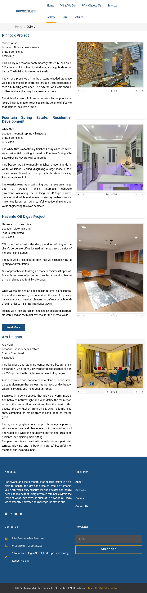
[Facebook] (6, 514)
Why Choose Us (91, 5)
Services (112, 5)
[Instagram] (11, 514)
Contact (78, 16)
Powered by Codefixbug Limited (102, 588)
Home (50, 5)
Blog (64, 16)
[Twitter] (21, 514)
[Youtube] (16, 514)
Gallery (51, 16)
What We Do (68, 5)
